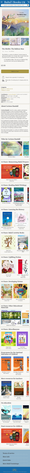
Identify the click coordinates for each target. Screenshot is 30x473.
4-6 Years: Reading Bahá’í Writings (14, 185)
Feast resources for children (11, 426)
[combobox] (15, 5)
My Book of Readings (6, 202)
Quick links (7, 460)
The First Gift (8, 274)
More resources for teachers (11, 378)
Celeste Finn (21, 228)
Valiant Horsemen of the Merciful (19, 397)
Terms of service (8, 453)
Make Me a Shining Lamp (7, 299)
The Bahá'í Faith (6, 396)
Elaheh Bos (11, 181)
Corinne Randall (12, 94)
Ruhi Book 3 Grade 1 (6, 371)
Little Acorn (8, 250)
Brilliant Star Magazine (11, 325)
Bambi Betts (23, 277)
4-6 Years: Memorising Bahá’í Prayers (15, 162)
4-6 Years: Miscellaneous (10, 329)
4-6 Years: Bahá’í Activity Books (12, 233)
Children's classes (5, 90)
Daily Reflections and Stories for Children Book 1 (18, 203)
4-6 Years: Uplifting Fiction (11, 257)
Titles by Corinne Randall (10, 139)
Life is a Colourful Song (20, 299)
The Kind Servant (21, 227)
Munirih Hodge (19, 205)
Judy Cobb (8, 276)
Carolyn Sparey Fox (7, 228)
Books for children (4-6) (7, 89)
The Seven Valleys (11, 156)
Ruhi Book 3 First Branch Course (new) (18, 372)
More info (6, 457)
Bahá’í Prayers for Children (11, 179)
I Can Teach (22, 347)
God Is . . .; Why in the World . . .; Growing (23, 275)
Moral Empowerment (17, 420)
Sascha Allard (8, 348)
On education (6, 403)
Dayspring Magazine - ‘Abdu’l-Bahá (23, 251)
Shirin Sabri (18, 398)
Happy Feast (8, 347)
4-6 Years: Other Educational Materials (11, 307)
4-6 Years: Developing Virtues (12, 281)
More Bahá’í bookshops (11, 464)
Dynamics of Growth (6, 420)
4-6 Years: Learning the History (12, 209)
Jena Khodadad (6, 422)
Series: (9, 51)
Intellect (8, 99)
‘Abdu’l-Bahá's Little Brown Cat (7, 227)
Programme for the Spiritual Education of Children (11, 353)
